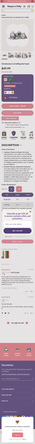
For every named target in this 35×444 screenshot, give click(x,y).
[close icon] (30, 211)
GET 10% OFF (17, 231)
